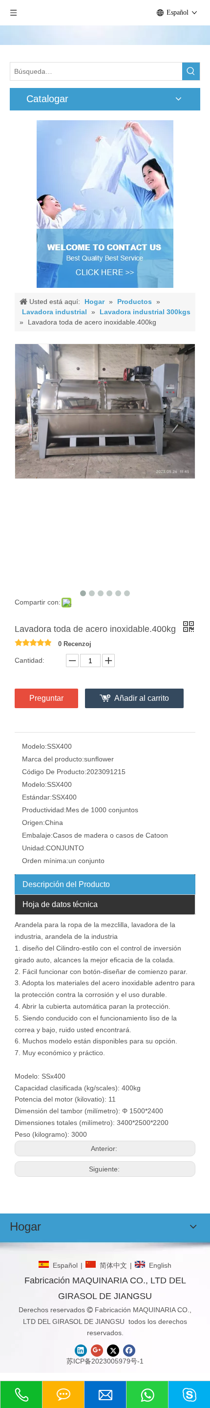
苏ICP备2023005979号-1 (105, 1361)
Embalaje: (37, 835)
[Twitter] (113, 1350)
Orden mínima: (45, 861)
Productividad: (44, 810)
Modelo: (34, 746)
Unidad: (34, 848)
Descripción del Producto (66, 884)
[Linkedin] (81, 1350)
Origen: (33, 822)
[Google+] (97, 1350)
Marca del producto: (53, 759)
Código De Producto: (54, 772)
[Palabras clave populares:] (191, 71)
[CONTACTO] (105, 204)
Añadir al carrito (141, 698)
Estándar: (37, 797)
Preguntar (46, 698)
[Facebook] (129, 1350)
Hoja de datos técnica (60, 904)
